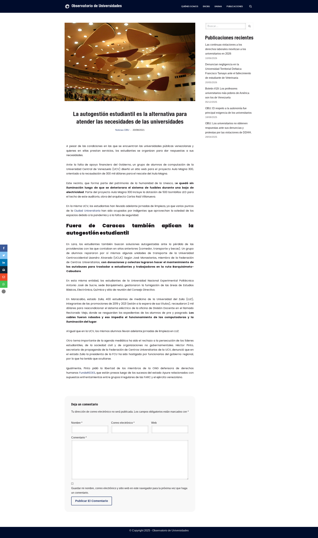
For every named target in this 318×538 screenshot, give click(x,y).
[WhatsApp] (3, 284)
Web (154, 422)
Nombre (76, 422)
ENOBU (206, 6)
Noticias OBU (122, 130)
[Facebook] (3, 248)
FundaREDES (87, 373)
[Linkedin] (3, 262)
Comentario (79, 437)
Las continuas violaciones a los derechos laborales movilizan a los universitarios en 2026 (225, 49)
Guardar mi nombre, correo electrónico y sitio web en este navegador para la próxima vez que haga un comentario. (129, 490)
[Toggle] (4, 291)
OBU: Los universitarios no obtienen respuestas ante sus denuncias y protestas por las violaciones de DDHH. (228, 128)
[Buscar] (250, 6)
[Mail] (3, 277)
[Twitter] (3, 255)
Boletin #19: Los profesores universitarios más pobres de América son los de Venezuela (227, 93)
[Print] (3, 269)
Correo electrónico (122, 422)
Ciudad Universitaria (87, 211)
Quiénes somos (189, 6)
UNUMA (218, 6)
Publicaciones (235, 6)
